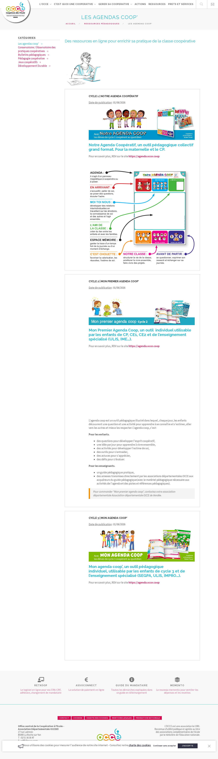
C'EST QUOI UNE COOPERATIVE (73, 4)
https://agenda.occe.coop (144, 156)
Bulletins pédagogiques (32, 54)
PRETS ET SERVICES (180, 4)
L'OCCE (44, 4)
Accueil (71, 24)
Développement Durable (32, 66)
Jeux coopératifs (28, 62)
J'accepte (187, 746)
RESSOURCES (157, 4)
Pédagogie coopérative (31, 58)
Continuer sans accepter (164, 745)
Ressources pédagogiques (102, 24)
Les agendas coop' (28, 43)
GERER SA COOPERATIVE (113, 4)
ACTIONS (140, 4)
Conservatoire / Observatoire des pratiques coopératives (37, 49)
